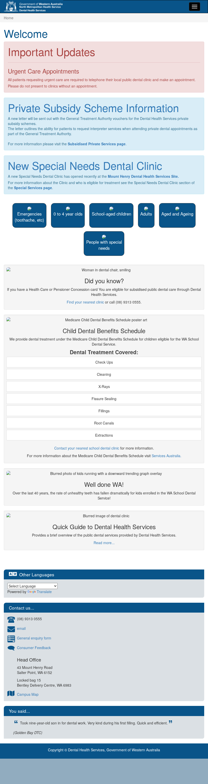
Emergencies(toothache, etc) (29, 217)
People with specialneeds (104, 245)
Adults (146, 214)
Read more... (104, 542)
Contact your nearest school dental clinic (86, 448)
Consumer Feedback (34, 647)
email (21, 628)
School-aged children (111, 214)
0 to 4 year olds (68, 214)
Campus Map (28, 694)
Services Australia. (166, 455)
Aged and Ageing (177, 214)
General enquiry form (34, 637)
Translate (44, 591)
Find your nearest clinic (85, 302)
